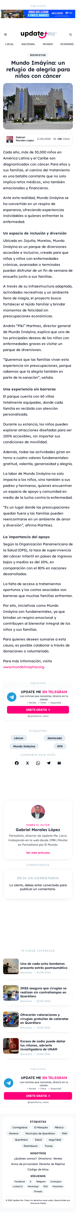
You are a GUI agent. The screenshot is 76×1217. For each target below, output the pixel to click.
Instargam (55, 1181)
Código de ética (38, 1169)
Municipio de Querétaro (40, 1133)
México (59, 1127)
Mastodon (58, 1186)
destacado (55, 738)
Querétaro (21, 1139)
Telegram (41, 1181)
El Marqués (41, 1127)
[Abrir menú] (5, 34)
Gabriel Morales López (25, 139)
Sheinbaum (31, 1145)
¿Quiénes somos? (25, 1158)
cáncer (18, 738)
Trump (48, 1145)
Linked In (18, 1186)
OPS (60, 746)
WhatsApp (33, 1186)
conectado (51, 885)
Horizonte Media (38, 1203)
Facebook (20, 1181)
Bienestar (38, 55)
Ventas (57, 1158)
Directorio (45, 1158)
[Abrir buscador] (70, 34)
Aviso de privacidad (24, 1164)
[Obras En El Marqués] (38, 17)
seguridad (55, 1139)
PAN (64, 1133)
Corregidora (19, 1127)
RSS (45, 1186)
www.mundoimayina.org (23, 667)
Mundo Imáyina (24, 746)
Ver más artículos (38, 852)
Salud (38, 1139)
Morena (13, 1133)
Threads (38, 1191)
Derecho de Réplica (52, 1164)
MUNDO (48, 44)
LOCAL (9, 44)
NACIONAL (28, 44)
